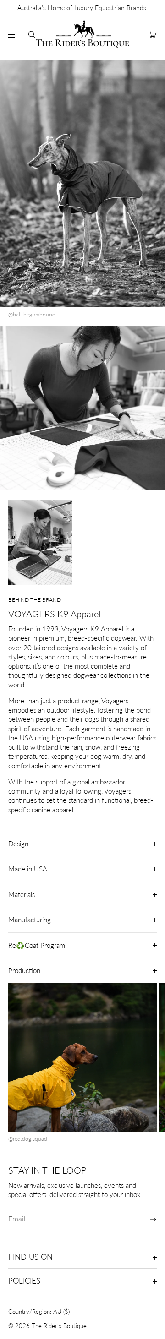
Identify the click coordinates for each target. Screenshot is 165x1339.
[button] (31, 34)
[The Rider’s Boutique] (82, 34)
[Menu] (11, 34)
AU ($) (61, 1311)
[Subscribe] (145, 1219)
